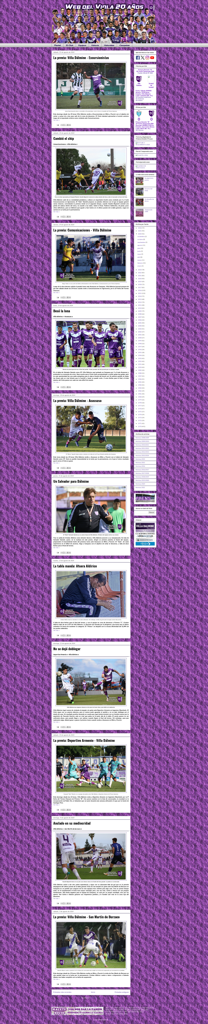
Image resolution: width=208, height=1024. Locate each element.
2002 (140, 332)
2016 (140, 290)
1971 (140, 423)
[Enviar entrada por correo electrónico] (57, 125)
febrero (140, 263)
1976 (140, 409)
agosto (140, 245)
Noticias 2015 (140, 462)
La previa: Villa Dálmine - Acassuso (77, 400)
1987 (140, 376)
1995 (140, 352)
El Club (69, 45)
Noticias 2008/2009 (142, 438)
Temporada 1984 (148, 210)
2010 (140, 308)
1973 (140, 417)
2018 (140, 284)
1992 (140, 361)
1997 (140, 347)
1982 (140, 391)
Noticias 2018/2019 (142, 477)
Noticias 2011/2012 (142, 448)
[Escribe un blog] (64, 125)
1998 (140, 343)
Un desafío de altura (149, 200)
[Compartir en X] (66, 125)
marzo (139, 260)
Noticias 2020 (140, 484)
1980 (140, 397)
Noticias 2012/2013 (142, 452)
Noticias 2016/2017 (142, 470)
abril (139, 257)
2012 (140, 302)
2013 (140, 299)
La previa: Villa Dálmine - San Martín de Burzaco (86, 916)
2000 (140, 338)
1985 (140, 382)
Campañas (124, 45)
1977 (140, 406)
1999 (140, 341)
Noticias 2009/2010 (142, 441)
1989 (140, 370)
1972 (140, 420)
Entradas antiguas (122, 992)
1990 (140, 367)
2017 (140, 287)
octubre (140, 239)
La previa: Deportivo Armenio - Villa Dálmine (84, 740)
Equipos (82, 45)
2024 (140, 234)
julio (139, 248)
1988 (140, 373)
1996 (140, 349)
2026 (140, 228)
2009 (140, 311)
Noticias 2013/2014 (142, 455)
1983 (140, 388)
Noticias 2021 (140, 487)
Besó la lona (61, 310)
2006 (140, 320)
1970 (140, 426)
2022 (140, 273)
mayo (139, 254)
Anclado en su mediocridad (72, 823)
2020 (140, 278)
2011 (140, 305)
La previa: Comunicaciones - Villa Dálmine (82, 229)
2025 (140, 231)
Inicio (93, 992)
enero (139, 266)
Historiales (109, 45)
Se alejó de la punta (149, 179)
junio (139, 251)
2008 (140, 314)
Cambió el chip (63, 138)
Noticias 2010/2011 (142, 445)
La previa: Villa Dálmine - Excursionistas (81, 57)
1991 (140, 364)
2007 (140, 317)
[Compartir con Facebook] (68, 125)
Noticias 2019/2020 (142, 480)
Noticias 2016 (140, 466)
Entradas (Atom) (95, 998)
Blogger (110, 1020)
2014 (140, 296)
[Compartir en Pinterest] (70, 125)
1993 (140, 358)
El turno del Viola (148, 189)
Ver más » (56, 120)
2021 (140, 275)
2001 (140, 335)
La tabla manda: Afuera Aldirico (75, 565)
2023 (140, 270)
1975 (140, 412)
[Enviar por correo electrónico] (62, 125)
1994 (140, 355)
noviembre (141, 236)
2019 (140, 281)
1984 (140, 385)
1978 (140, 403)
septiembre (141, 242)
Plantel (57, 45)
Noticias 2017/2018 (142, 473)
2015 (140, 293)
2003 (140, 329)
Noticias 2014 (140, 459)
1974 (140, 414)
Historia (95, 45)
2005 (140, 323)
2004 (140, 326)
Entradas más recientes (62, 992)
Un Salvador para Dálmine (71, 481)
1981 (140, 394)
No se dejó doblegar (66, 648)
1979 (140, 400)
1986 (140, 379)
